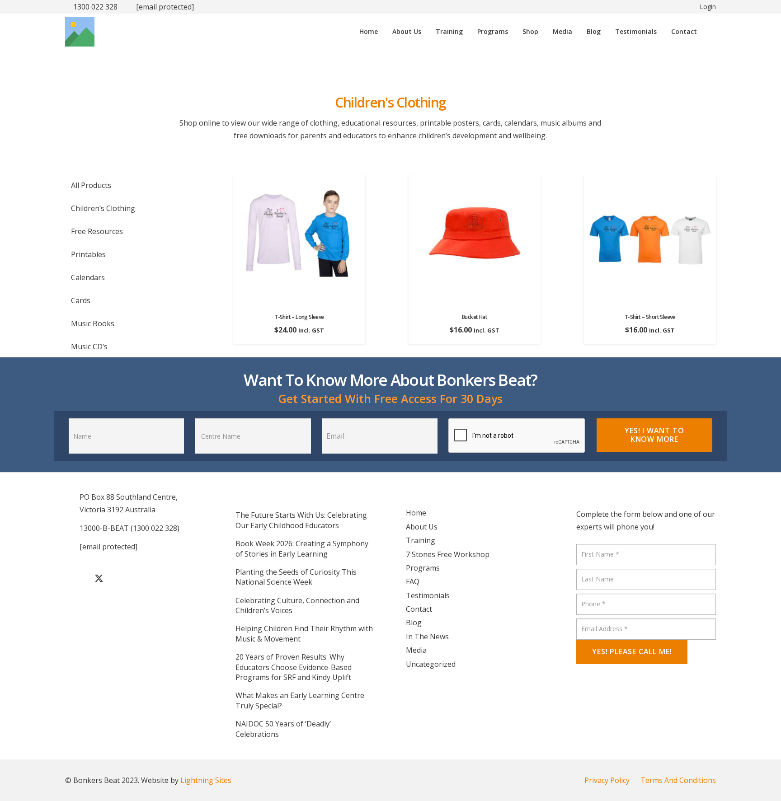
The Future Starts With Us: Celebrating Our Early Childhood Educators (301, 520)
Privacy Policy (607, 780)
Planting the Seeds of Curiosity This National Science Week (296, 577)
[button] (467, 32)
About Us (422, 527)
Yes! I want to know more (654, 435)
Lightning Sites (205, 780)
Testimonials (428, 595)
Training (420, 540)
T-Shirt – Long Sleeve (299, 317)
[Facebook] (76, 578)
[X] (99, 578)
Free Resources (97, 231)
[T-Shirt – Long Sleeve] (299, 181)
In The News (427, 637)
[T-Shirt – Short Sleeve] (650, 181)
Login (708, 6)
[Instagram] (144, 578)
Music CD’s (89, 346)
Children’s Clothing (103, 208)
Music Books (92, 323)
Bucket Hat (474, 317)
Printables (88, 254)
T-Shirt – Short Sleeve (650, 317)
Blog (414, 623)
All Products (91, 185)
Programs (423, 568)
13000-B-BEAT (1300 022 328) (129, 528)
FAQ (412, 581)
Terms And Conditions (678, 780)
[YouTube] (121, 578)
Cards (80, 300)
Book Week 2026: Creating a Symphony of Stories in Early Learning (301, 548)
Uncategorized (431, 664)
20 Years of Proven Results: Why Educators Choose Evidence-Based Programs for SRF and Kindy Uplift (293, 667)
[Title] (79, 32)
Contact (419, 609)
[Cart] (709, 32)
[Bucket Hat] (475, 181)
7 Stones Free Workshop (447, 554)
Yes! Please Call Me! (632, 651)
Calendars (88, 277)
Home (416, 513)
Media (416, 650)
